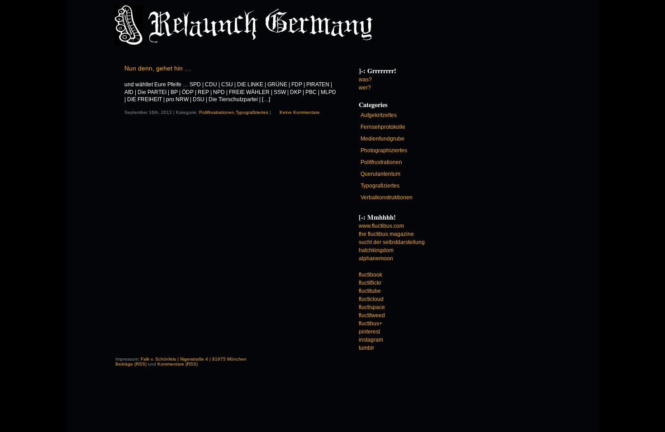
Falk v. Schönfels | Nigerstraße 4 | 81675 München (194, 359)
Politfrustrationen (216, 112)
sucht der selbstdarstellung (392, 242)
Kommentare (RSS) (177, 364)
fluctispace (372, 307)
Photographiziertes (384, 150)
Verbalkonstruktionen (387, 197)
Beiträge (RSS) (131, 364)
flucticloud (371, 299)
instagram (371, 340)
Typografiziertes (252, 112)
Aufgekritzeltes (379, 115)
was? (365, 79)
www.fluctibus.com (381, 226)
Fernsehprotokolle (383, 127)
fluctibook (370, 275)
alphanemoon (376, 258)
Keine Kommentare (300, 112)
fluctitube (370, 291)
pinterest (369, 332)
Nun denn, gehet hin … (157, 68)
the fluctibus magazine (386, 234)
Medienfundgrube (382, 139)
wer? (365, 88)
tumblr (366, 348)
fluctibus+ (370, 323)
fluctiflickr (370, 283)
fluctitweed (372, 315)
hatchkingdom (376, 250)
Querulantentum (380, 174)
